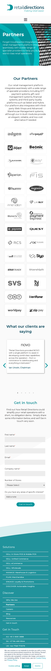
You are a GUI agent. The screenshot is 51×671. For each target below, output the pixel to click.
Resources (11, 618)
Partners (10, 605)
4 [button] (29, 393)
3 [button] (25, 393)
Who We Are (12, 600)
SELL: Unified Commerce (17, 559)
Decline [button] (37, 666)
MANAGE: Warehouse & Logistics (21, 572)
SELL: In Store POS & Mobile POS (21, 554)
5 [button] (33, 393)
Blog (8, 614)
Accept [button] (26, 666)
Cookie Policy (41, 658)
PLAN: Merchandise (15, 577)
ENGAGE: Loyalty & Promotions (20, 582)
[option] (25, 356)
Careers (9, 609)
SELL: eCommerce (14, 563)
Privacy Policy (12, 660)
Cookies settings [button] (14, 666)
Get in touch (11, 623)
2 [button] (21, 393)
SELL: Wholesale (13, 568)
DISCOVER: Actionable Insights (20, 586)
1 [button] (17, 393)
